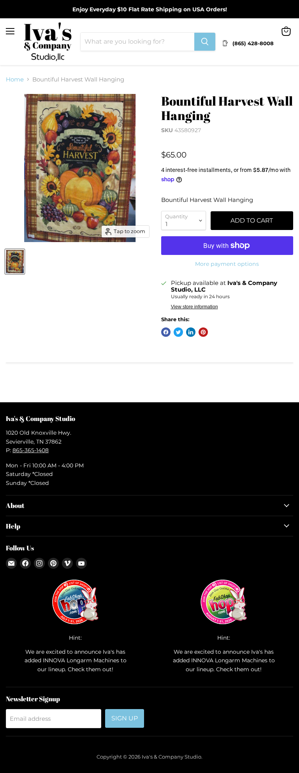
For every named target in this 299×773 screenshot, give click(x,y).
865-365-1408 (30, 450)
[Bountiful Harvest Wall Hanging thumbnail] (15, 261)
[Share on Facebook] (166, 332)
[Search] (204, 42)
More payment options (227, 264)
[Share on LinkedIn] (190, 332)
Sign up (124, 718)
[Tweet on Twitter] (178, 332)
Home (15, 79)
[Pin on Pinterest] (203, 332)
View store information (194, 307)
